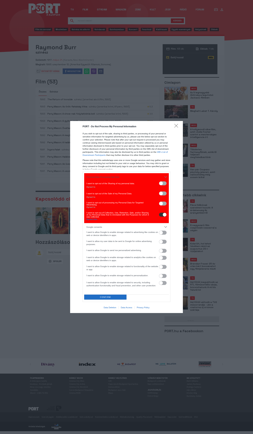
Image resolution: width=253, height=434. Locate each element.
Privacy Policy (143, 307)
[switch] (163, 183)
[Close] (177, 126)
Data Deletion (110, 307)
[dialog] (126, 217)
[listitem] (126, 176)
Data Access (126, 307)
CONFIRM (105, 297)
